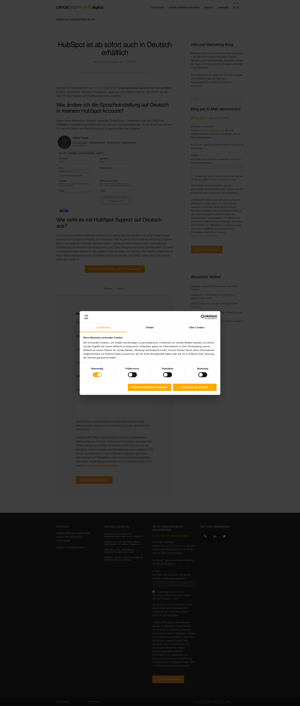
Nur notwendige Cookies (149, 387)
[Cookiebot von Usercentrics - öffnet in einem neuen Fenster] (203, 317)
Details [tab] (150, 327)
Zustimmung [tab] (103, 327)
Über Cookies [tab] (196, 327)
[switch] (129, 374)
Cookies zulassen (195, 387)
